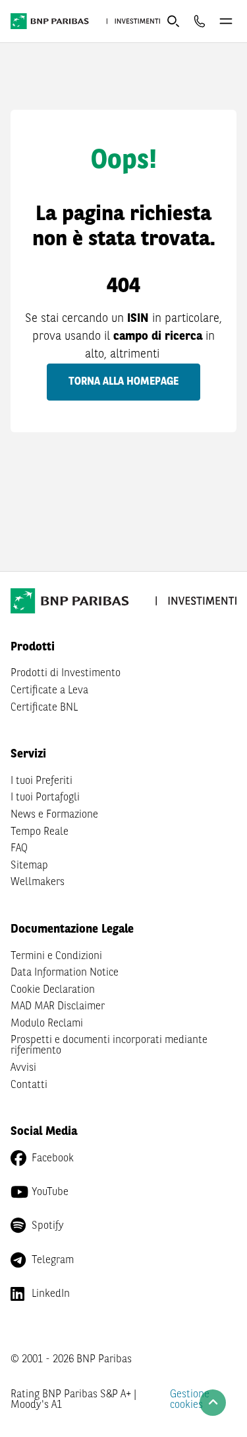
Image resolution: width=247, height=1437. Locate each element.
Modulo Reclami (47, 1024)
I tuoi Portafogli (45, 798)
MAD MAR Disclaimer (58, 1006)
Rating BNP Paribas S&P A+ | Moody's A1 (73, 1400)
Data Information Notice (65, 973)
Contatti (29, 1085)
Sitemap (29, 866)
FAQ (19, 848)
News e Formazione (54, 815)
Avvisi (23, 1068)
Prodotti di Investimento (66, 673)
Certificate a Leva (49, 690)
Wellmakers (38, 882)
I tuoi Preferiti (41, 781)
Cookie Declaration (53, 990)
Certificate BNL (44, 708)
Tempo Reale (40, 832)
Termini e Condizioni (56, 956)
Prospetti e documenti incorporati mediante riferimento (109, 1045)
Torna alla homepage (123, 382)
